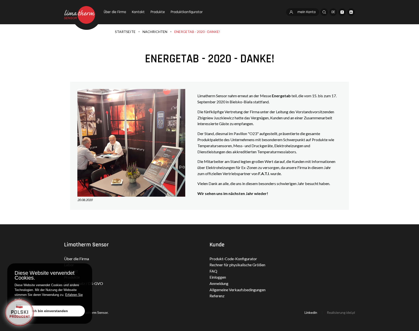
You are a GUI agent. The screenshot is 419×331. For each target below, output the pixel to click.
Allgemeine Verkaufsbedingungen (238, 289)
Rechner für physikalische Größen (237, 264)
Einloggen (218, 277)
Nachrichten (155, 32)
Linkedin (311, 312)
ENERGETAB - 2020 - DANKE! (197, 32)
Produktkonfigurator (187, 12)
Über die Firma (115, 12)
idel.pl (350, 312)
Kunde (217, 244)
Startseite (125, 32)
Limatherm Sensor (86, 244)
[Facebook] (342, 12)
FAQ (213, 271)
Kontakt (138, 12)
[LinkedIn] (351, 12)
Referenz (217, 295)
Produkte (158, 12)
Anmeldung (219, 283)
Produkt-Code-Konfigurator (233, 258)
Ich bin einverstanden (50, 311)
